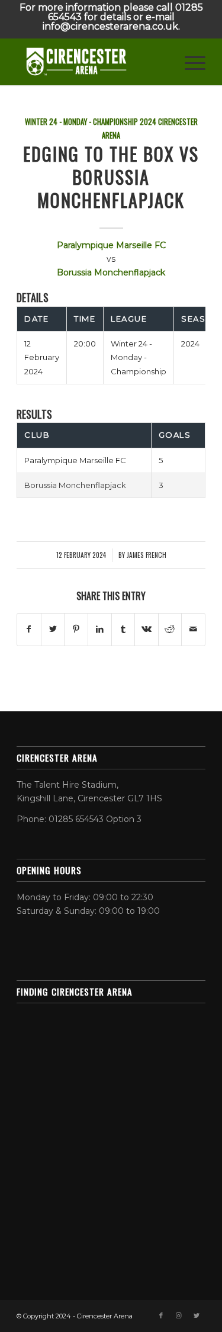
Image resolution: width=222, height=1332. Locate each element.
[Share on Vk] (146, 629)
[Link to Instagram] (179, 1315)
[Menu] (189, 61)
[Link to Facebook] (161, 1315)
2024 (148, 121)
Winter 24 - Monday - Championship (81, 121)
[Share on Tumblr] (123, 629)
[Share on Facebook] (29, 629)
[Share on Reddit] (170, 629)
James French (146, 555)
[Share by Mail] (193, 629)
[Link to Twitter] (196, 1315)
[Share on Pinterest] (76, 629)
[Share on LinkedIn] (99, 629)
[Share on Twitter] (53, 629)
